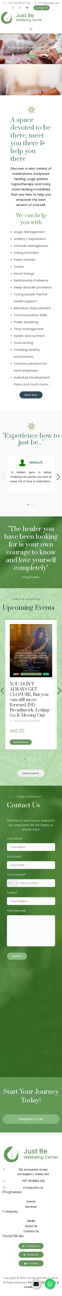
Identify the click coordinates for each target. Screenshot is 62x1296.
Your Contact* (16, 875)
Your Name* (15, 839)
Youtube (33, 1263)
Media (31, 1221)
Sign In (43, 8)
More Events (31, 773)
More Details (20, 742)
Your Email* (14, 857)
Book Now (31, 395)
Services (31, 1207)
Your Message (16, 911)
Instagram (33, 1246)
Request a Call (31, 1119)
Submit (17, 956)
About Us (31, 1226)
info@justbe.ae (49, 3)
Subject (12, 893)
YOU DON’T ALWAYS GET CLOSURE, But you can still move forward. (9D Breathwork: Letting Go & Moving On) (29, 699)
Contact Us (31, 1231)
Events (31, 1201)
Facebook (32, 1254)
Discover (31, 56)
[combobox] (13, 883)
